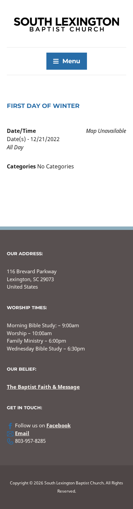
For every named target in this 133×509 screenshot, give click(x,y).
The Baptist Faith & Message (43, 386)
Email (22, 433)
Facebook (58, 425)
